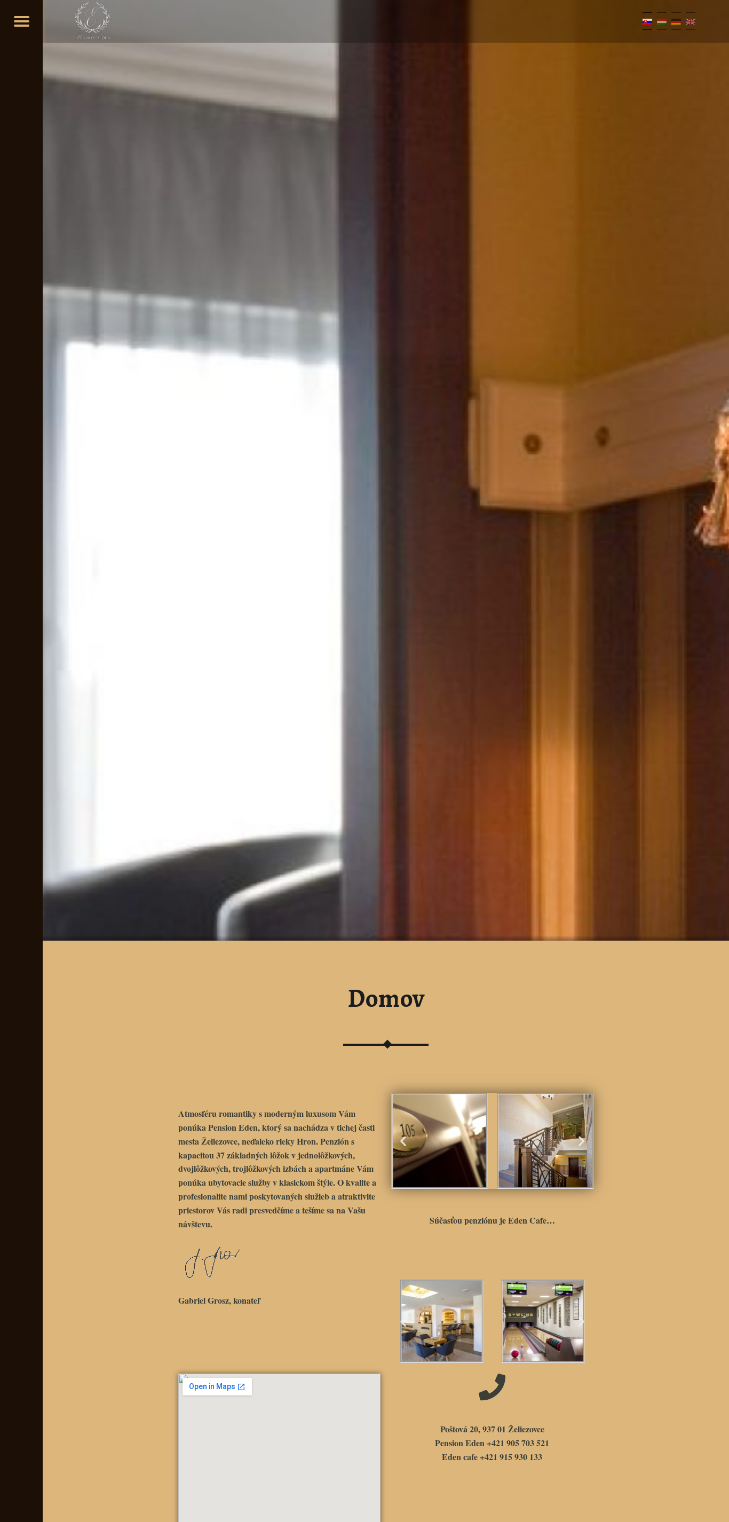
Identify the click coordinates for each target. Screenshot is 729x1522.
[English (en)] (690, 21)
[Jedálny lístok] (21, 21)
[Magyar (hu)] (662, 21)
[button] (403, 1141)
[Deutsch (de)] (676, 21)
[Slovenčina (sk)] (647, 21)
